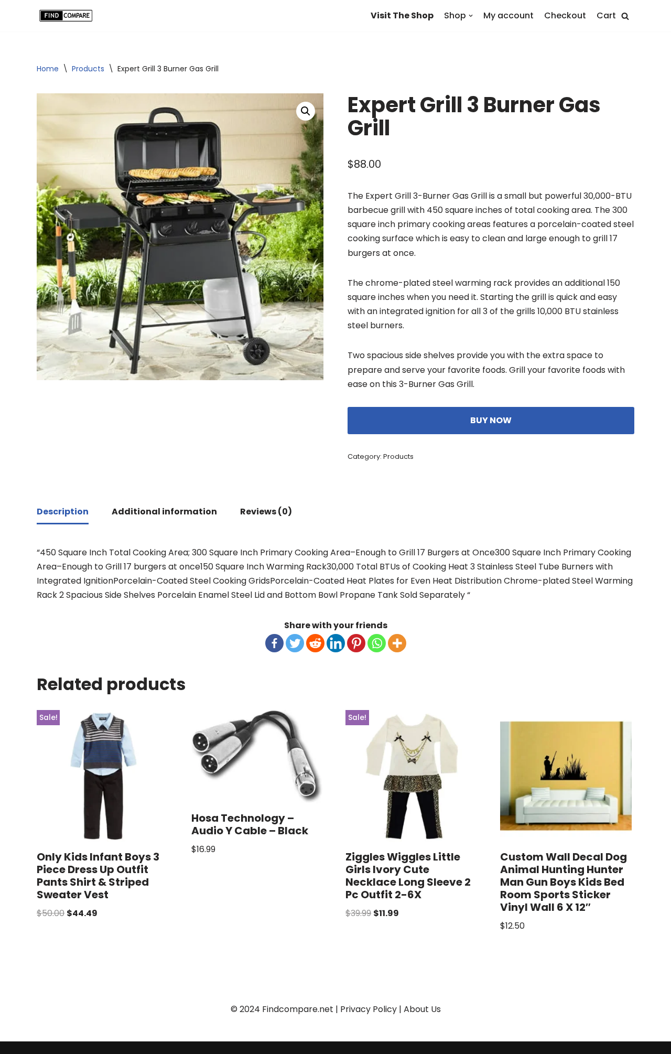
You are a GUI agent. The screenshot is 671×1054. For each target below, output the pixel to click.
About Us (422, 1009)
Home (48, 68)
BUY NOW (491, 420)
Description (63, 512)
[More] (397, 643)
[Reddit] (315, 643)
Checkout (565, 15)
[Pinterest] (356, 643)
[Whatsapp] (376, 643)
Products (88, 68)
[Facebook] (274, 643)
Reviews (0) (266, 512)
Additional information (164, 512)
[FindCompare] (68, 15)
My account (508, 15)
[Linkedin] (336, 643)
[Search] (625, 16)
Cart (606, 15)
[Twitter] (295, 643)
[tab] (63, 512)
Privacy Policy (368, 1009)
